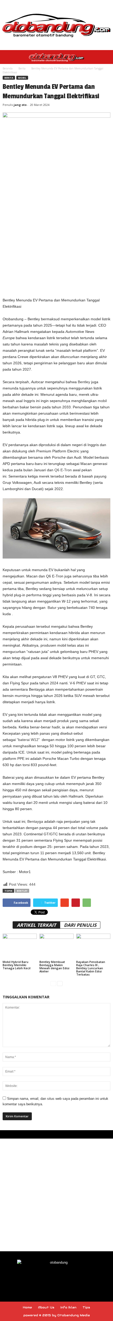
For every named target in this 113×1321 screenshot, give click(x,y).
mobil (102, 401)
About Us (46, 1307)
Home (27, 1307)
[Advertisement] (56, 234)
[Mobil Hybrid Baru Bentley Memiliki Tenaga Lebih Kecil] (20, 946)
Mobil (22, 77)
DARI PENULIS (80, 925)
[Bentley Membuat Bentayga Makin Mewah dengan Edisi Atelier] (56, 946)
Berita (21, 68)
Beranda (8, 68)
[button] (105, 57)
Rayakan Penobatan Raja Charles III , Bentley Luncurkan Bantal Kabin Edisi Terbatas (90, 968)
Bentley (84, 382)
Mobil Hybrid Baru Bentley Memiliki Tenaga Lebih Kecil (16, 965)
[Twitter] (68, 1277)
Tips (86, 1307)
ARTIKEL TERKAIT (36, 925)
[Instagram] (57, 1277)
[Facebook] (45, 1277)
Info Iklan (68, 1307)
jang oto (20, 105)
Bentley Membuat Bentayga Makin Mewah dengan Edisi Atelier (54, 966)
